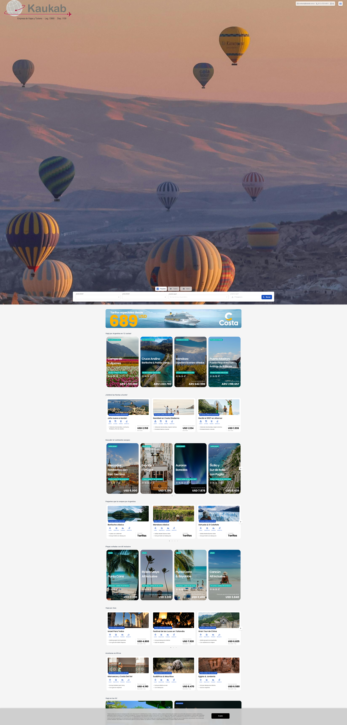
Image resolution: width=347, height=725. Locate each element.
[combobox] (96, 297)
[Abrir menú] (340, 3)
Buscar (268, 297)
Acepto (220, 716)
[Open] (119, 297)
